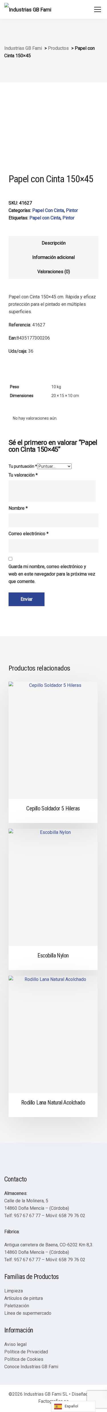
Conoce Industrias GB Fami (31, 1366)
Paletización (16, 1305)
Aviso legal (15, 1344)
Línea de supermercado (27, 1313)
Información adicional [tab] (53, 257)
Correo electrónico (29, 533)
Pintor (72, 210)
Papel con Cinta (44, 218)
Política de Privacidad (26, 1352)
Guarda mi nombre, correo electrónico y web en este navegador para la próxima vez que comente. (52, 574)
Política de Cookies (23, 1359)
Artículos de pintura (23, 1298)
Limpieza (13, 1291)
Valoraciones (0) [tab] (53, 271)
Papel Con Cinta (48, 210)
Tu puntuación (23, 466)
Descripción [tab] (54, 243)
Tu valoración (23, 475)
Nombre (18, 508)
